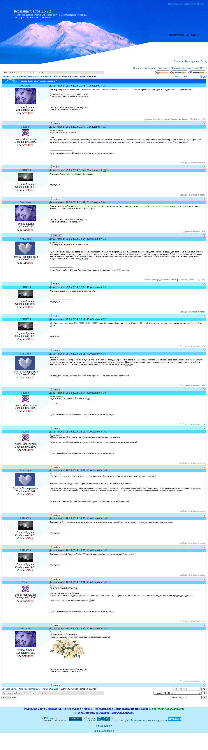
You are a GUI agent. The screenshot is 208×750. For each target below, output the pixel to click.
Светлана (25, 85)
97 (104, 319)
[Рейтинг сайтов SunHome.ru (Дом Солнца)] (47, 720)
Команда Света (9, 76)
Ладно (25, 126)
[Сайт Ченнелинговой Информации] (146, 720)
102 (105, 518)
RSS (200, 35)
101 (105, 470)
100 (105, 431)
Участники (163, 68)
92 (104, 126)
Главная (178, 61)
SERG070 (25, 170)
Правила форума (181, 68)
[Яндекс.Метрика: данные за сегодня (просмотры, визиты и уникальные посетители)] (61, 719)
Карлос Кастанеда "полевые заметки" (78, 76)
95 (104, 239)
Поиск (196, 68)
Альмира (25, 239)
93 (104, 170)
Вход (203, 61)
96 (104, 287)
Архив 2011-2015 (50, 76)
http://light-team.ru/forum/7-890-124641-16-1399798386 (74, 323)
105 (105, 628)
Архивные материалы (29, 76)
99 (104, 393)
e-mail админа (104, 725)
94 (104, 202)
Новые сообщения (144, 68)
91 (104, 85)
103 (105, 550)
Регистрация (192, 61)
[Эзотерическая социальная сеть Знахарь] (89, 720)
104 (105, 582)
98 (104, 353)
